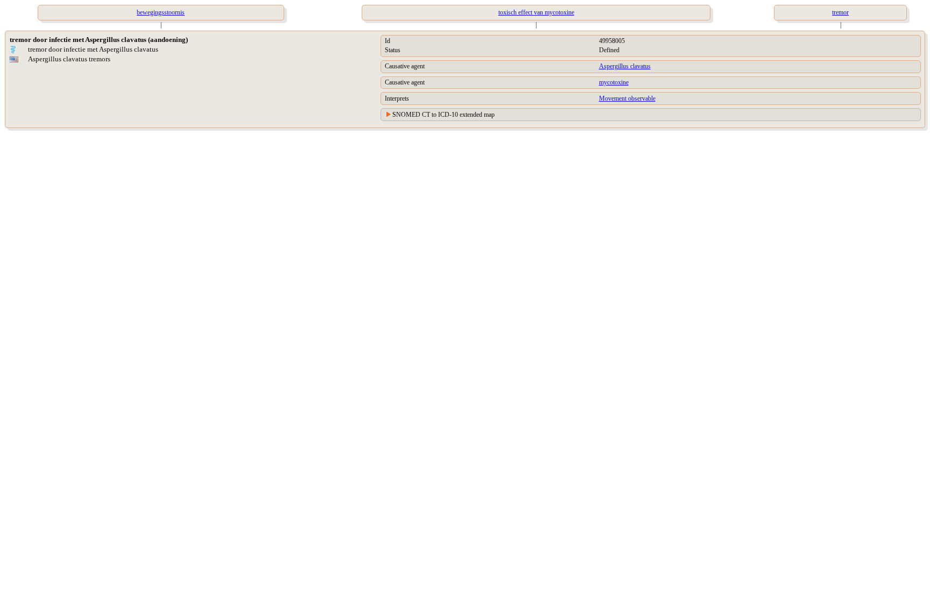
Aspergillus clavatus (625, 66)
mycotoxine (614, 82)
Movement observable (627, 98)
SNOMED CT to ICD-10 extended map (443, 114)
